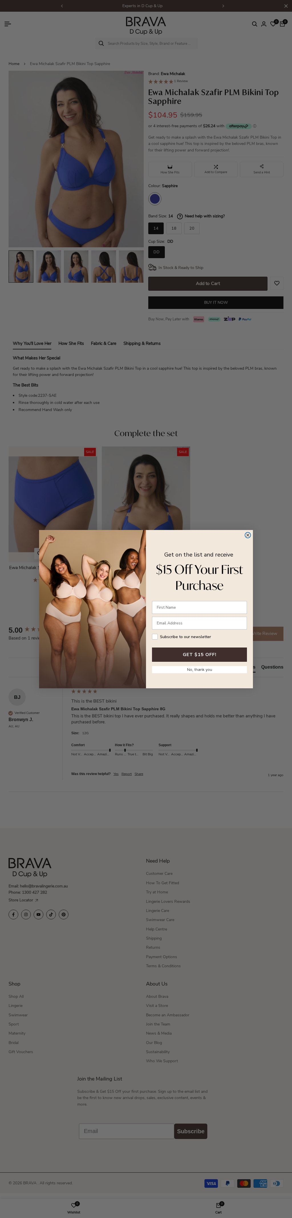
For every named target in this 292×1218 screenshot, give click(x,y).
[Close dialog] (248, 535)
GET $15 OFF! (199, 655)
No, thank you (199, 669)
